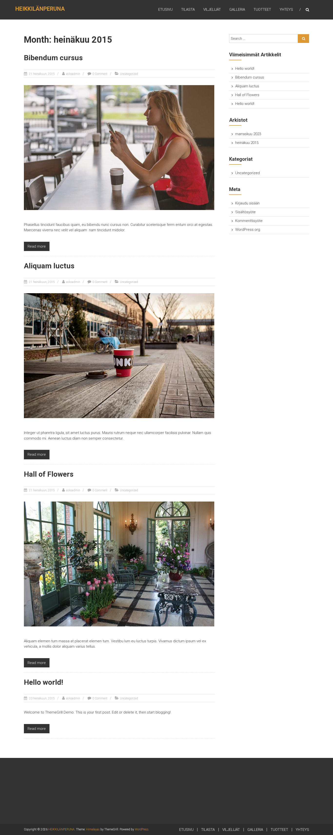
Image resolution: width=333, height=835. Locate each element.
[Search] (303, 38)
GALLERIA (237, 9)
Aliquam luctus (49, 266)
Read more (37, 246)
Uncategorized (129, 74)
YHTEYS (286, 9)
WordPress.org (247, 229)
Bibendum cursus (53, 57)
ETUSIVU (165, 9)
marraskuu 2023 (248, 134)
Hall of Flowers (48, 474)
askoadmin (73, 74)
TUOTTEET (262, 9)
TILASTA (188, 9)
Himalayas (93, 829)
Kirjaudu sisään (247, 203)
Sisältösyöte (245, 212)
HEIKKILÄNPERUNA (40, 9)
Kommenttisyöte (249, 221)
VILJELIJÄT (212, 9)
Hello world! (43, 682)
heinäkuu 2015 (246, 143)
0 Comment (100, 74)
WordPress (141, 829)
